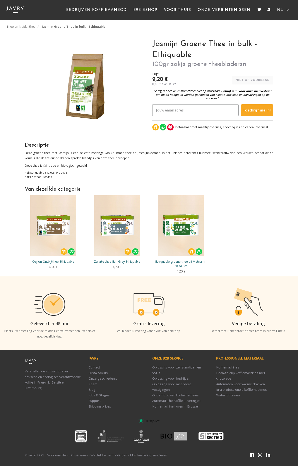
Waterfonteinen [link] (228, 395)
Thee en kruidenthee (21, 26)
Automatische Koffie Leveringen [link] (176, 400)
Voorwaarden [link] (57, 455)
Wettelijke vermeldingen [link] (109, 455)
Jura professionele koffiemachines (241, 389)
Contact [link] (94, 367)
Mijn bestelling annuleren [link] (148, 455)
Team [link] (93, 384)
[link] (259, 10)
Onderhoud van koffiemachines (175, 395)
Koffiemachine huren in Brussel (175, 406)
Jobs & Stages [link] (99, 395)
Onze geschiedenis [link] (103, 378)
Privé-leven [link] (79, 455)
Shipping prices (100, 406)
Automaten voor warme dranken (240, 384)
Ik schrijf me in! (257, 110)
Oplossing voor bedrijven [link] (171, 378)
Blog (92, 389)
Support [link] (95, 400)
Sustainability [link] (98, 373)
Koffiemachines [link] (227, 367)
